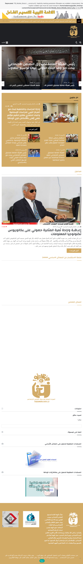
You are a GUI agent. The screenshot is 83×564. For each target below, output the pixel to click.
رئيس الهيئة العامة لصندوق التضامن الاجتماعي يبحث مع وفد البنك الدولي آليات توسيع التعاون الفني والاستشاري (41, 68)
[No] (80, 558)
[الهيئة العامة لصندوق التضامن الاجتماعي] (73, 32)
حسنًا (42, 561)
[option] (41, 68)
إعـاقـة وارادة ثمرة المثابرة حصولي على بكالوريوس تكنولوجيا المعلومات (44, 232)
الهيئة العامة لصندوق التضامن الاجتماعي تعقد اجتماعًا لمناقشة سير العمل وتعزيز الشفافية (54, 156)
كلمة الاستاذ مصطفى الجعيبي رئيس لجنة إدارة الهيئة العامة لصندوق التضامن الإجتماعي (50, 21)
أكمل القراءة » (32, 129)
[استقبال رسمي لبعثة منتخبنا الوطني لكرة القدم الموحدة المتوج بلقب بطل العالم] (72, 138)
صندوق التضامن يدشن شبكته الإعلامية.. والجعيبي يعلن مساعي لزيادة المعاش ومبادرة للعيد (15, 141)
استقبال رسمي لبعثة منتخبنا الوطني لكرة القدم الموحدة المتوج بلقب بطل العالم (54, 141)
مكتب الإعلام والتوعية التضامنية (30, 104)
